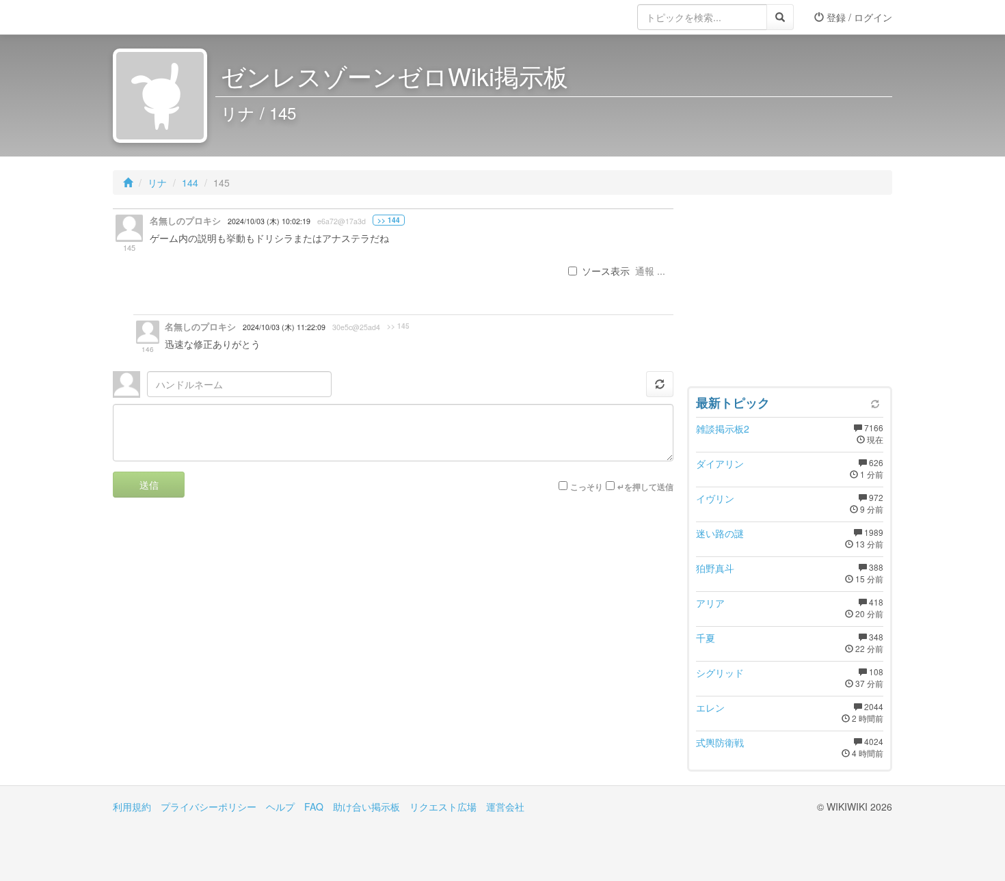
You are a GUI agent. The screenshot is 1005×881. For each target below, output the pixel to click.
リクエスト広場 (443, 806)
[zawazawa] (167, 17)
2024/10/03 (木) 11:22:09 (284, 327)
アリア (710, 603)
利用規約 (132, 806)
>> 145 (398, 326)
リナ (157, 182)
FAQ (313, 806)
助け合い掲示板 (366, 806)
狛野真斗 (715, 568)
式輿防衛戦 (720, 742)
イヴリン (715, 498)
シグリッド (720, 672)
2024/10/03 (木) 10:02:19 (269, 221)
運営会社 (505, 806)
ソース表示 (606, 270)
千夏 (705, 638)
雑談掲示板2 (722, 428)
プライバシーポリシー (208, 806)
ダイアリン (720, 463)
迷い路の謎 (720, 533)
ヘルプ (280, 806)
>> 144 (388, 220)
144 (190, 182)
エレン (710, 707)
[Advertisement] (789, 293)
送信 (149, 484)
